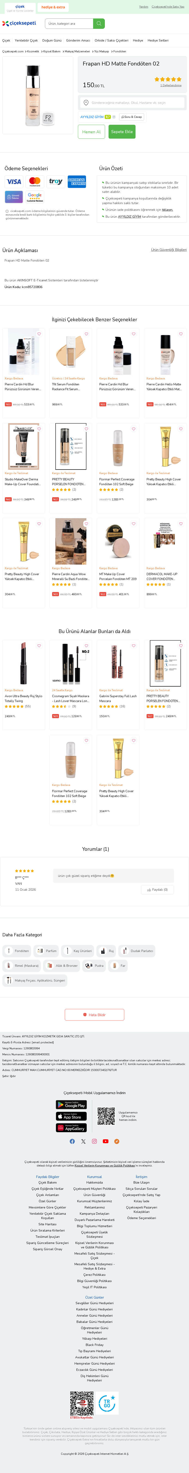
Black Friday (94, 1345)
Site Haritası (47, 1224)
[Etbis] (81, 1405)
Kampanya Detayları (94, 1213)
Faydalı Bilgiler (47, 1176)
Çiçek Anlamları (47, 1195)
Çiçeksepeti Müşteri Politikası (94, 1189)
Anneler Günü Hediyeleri (95, 1315)
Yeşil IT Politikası (94, 1287)
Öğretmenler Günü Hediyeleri (94, 1330)
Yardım (143, 7)
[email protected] (43, 1042)
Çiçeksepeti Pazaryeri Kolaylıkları (141, 1209)
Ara (99, 23)
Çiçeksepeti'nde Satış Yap (168, 7)
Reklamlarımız (95, 1207)
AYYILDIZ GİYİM (91, 117)
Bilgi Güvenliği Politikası (94, 1281)
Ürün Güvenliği (94, 1195)
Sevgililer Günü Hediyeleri (95, 1303)
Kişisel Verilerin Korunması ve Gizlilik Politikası (94, 1245)
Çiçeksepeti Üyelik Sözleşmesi (94, 1234)
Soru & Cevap (133, 117)
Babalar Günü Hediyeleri (94, 1322)
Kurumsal (94, 1176)
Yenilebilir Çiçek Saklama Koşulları (47, 1215)
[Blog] (116, 1141)
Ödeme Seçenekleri (141, 1218)
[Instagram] (94, 1141)
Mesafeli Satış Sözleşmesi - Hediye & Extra (94, 1266)
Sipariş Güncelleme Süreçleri (47, 1243)
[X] (83, 1141)
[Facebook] (72, 1141)
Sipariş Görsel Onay (47, 1249)
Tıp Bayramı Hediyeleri (94, 1351)
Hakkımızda (94, 1182)
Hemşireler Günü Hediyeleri (94, 1363)
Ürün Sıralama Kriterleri (47, 1230)
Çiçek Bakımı (47, 1182)
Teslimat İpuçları (47, 1237)
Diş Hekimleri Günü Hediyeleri (95, 1378)
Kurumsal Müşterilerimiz (94, 1201)
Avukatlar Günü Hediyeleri (94, 1357)
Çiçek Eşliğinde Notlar (48, 1189)
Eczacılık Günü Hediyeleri (94, 1370)
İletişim (141, 1176)
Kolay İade (141, 1201)
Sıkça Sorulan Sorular (142, 1189)
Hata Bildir (97, 1015)
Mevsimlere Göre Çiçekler (47, 1207)
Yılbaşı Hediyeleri (94, 1338)
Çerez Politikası (94, 1275)
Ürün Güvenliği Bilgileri (169, 249)
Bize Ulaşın (141, 1182)
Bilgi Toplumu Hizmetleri (94, 1226)
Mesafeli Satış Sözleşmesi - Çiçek (94, 1255)
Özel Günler (47, 1201)
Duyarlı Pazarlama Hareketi (95, 1220)
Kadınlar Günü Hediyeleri (94, 1309)
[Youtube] (105, 1141)
